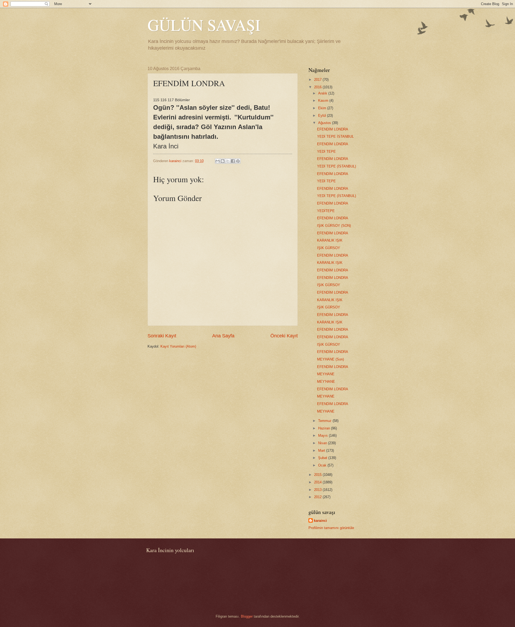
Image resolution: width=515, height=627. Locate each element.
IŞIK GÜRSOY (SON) (334, 226)
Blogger (247, 616)
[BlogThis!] (222, 161)
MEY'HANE (326, 382)
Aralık (323, 93)
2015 (318, 475)
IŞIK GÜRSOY (328, 248)
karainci (320, 521)
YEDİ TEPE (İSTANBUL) (336, 166)
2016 (318, 87)
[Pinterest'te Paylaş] (238, 161)
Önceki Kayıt (284, 335)
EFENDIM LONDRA (332, 389)
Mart (322, 451)
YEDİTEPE (326, 211)
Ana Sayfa (223, 335)
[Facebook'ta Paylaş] (233, 161)
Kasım (323, 101)
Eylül (322, 116)
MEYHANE (325, 374)
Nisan (323, 443)
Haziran (324, 428)
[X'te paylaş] (227, 161)
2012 (318, 497)
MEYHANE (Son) (330, 359)
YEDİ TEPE (326, 152)
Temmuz (325, 421)
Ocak (323, 465)
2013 (318, 490)
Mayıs (323, 435)
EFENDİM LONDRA (332, 129)
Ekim (322, 108)
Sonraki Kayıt (162, 335)
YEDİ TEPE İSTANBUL (335, 136)
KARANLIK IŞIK (330, 240)
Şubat (323, 458)
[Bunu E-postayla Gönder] (217, 161)
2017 (318, 80)
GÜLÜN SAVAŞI (204, 24)
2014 (318, 482)
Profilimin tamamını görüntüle (331, 528)
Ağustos (325, 123)
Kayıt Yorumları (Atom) (178, 346)
